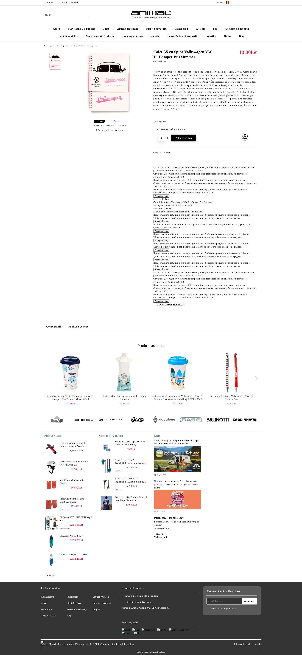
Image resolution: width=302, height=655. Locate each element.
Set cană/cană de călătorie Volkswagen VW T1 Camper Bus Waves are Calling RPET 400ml (178, 398)
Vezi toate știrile (161, 537)
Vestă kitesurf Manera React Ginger (73, 482)
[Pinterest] (256, 2)
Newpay (158, 481)
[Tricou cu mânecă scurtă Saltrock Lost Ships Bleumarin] (106, 503)
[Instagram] (246, 2)
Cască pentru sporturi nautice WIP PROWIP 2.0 (74, 463)
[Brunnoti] (217, 420)
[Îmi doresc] (255, 123)
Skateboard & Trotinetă (100, 36)
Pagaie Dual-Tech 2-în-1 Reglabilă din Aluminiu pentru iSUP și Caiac (129, 462)
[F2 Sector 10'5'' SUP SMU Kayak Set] (51, 523)
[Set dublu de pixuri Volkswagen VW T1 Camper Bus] (231, 372)
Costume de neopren (237, 28)
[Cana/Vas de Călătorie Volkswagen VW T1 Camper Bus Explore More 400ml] (70, 372)
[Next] (256, 378)
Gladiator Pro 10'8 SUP (71, 536)
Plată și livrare (74, 603)
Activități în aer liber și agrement (86, 46)
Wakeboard (181, 28)
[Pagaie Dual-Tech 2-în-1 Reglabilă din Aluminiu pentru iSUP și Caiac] (106, 466)
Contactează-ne (48, 616)
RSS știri (160, 534)
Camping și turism (132, 36)
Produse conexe (78, 326)
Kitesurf (200, 28)
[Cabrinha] (244, 420)
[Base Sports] (190, 420)
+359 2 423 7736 (70, 2)
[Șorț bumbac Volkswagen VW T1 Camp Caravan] (124, 372)
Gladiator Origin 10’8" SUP (73, 554)
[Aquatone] (164, 420)
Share (100, 121)
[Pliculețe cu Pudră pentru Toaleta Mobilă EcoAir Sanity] (106, 447)
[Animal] (84, 420)
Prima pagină (49, 46)
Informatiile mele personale (247, 644)
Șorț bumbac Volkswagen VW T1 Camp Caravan (124, 398)
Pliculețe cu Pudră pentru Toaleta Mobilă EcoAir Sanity (131, 443)
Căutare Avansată (101, 597)
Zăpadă (155, 36)
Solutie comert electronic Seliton (151, 652)
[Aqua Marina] (110, 420)
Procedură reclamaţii (77, 609)
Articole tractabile (127, 28)
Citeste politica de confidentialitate (117, 644)
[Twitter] (242, 2)
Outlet (227, 36)
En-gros (97, 609)
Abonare (50, 575)
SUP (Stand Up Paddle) (81, 28)
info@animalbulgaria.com (145, 596)
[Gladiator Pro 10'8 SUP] (51, 541)
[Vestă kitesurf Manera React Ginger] (51, 486)
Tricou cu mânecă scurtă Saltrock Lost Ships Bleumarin (131, 499)
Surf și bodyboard (156, 28)
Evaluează (110, 125)
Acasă (56, 28)
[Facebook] (237, 2)
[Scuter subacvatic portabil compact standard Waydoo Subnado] (51, 449)
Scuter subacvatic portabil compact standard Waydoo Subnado (72, 445)
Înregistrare (72, 597)
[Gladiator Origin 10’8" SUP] (51, 560)
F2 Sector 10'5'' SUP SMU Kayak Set (76, 519)
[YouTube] (251, 2)
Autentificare (47, 597)
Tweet (116, 121)
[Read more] (177, 459)
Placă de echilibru (68, 36)
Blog (241, 36)
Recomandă (97, 125)
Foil (215, 28)
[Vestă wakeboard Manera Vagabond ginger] (51, 504)
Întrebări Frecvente (102, 603)
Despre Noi (46, 609)
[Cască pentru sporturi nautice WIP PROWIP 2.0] (51, 467)
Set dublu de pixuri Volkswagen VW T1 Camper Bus (231, 398)
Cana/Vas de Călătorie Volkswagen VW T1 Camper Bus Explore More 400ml (70, 398)
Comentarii (53, 326)
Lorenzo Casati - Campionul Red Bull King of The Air (176, 523)
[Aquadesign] (137, 420)
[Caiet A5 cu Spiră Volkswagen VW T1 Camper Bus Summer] (108, 114)
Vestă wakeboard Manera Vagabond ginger (72, 500)
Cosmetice (210, 36)
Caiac (106, 28)
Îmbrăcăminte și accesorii (182, 36)
